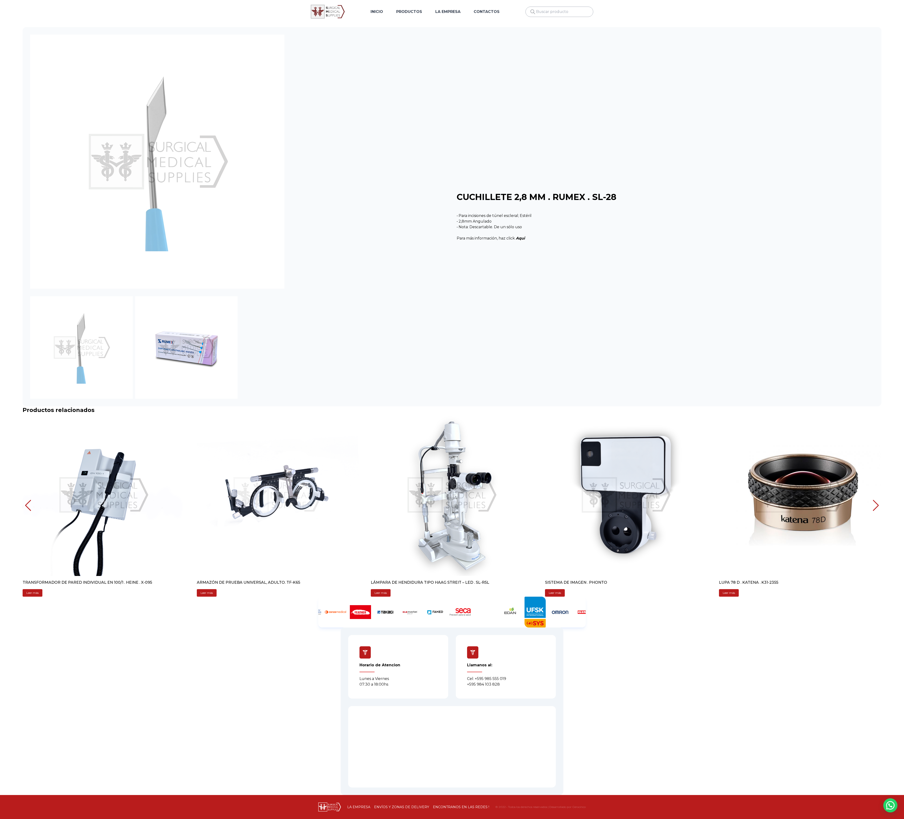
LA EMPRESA (447, 11)
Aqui (520, 238)
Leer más (32, 593)
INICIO (377, 11)
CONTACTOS (487, 11)
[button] (28, 505)
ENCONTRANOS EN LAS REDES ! (461, 807)
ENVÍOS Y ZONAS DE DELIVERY (401, 807)
